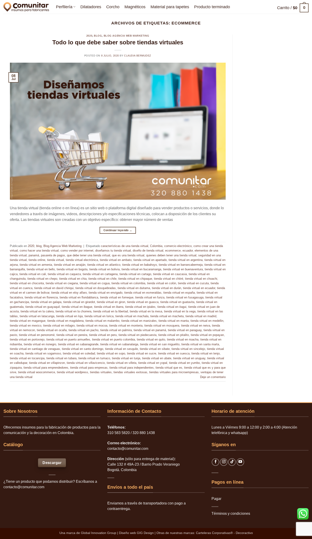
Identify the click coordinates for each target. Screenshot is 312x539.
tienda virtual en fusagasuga (185, 297)
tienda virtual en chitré (168, 278)
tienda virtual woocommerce (36, 372)
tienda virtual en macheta (167, 316)
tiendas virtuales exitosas (130, 372)
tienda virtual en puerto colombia (113, 339)
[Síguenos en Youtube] (240, 462)
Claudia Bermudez (137, 55)
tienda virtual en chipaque (135, 278)
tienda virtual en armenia (36, 264)
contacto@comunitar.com (23, 487)
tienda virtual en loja (69, 316)
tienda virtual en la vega (180, 311)
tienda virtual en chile (102, 278)
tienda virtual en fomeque (116, 297)
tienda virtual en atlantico (103, 264)
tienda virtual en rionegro (40, 344)
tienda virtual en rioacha (182, 339)
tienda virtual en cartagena (100, 274)
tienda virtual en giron (111, 302)
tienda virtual (55, 260)
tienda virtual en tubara (61, 358)
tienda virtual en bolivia (104, 269)
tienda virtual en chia (73, 278)
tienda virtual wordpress (72, 372)
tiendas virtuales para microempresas (174, 372)
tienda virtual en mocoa (92, 325)
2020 (89, 35)
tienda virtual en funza (149, 297)
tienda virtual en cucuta (193, 283)
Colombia (156, 246)
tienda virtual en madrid (200, 316)
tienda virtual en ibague (77, 306)
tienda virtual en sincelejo (188, 349)
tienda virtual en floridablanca (79, 297)
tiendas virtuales (101, 372)
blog (98, 35)
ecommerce (173, 250)
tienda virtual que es (169, 367)
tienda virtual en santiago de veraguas (35, 349)
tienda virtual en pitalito (173, 335)
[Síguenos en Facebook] (215, 462)
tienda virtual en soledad (79, 353)
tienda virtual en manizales (139, 320)
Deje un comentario (213, 377)
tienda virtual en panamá (150, 330)
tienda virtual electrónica (82, 260)
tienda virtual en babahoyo (139, 264)
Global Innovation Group (98, 533)
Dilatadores (90, 7)
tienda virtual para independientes (131, 367)
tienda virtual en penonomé (37, 335)
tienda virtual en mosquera (161, 325)
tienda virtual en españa (179, 292)
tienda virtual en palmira (116, 330)
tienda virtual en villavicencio (86, 363)
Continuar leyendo (117, 230)
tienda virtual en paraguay (185, 330)
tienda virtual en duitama (134, 288)
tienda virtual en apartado (150, 260)
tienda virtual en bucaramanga (141, 269)
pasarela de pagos (53, 255)
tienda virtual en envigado (105, 292)
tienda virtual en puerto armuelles (68, 339)
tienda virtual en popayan (207, 335)
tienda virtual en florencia (41, 297)
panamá (34, 255)
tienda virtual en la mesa (146, 311)
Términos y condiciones (231, 513)
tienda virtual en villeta (121, 363)
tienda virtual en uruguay (189, 358)
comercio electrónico (178, 246)
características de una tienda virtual (124, 246)
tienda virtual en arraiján (69, 264)
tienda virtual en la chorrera (73, 311)
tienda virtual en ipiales (140, 306)
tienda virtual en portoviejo (27, 339)
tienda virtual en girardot (79, 302)
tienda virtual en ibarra (108, 306)
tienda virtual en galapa (46, 302)
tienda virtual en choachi (201, 278)
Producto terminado (212, 7)
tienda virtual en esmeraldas (142, 292)
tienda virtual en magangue (27, 320)
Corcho (112, 7)
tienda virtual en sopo (111, 353)
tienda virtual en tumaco (94, 358)
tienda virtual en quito (151, 339)
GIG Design (145, 533)
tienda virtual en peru (103, 335)
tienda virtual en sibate (155, 349)
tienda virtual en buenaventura (183, 269)
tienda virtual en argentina (186, 260)
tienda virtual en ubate (156, 358)
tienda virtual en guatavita (177, 302)
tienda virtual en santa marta (200, 344)
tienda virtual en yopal (152, 363)
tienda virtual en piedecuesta (137, 335)
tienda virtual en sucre (141, 353)
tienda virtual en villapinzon (47, 363)
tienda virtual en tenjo (205, 353)
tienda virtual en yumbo (184, 363)
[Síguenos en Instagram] (223, 462)
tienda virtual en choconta (27, 283)
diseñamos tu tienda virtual (113, 250)
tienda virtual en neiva (195, 325)
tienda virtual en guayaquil (42, 306)
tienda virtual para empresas (89, 367)
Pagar (216, 499)
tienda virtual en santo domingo (82, 349)
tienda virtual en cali (32, 274)
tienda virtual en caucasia (170, 274)
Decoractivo (244, 533)
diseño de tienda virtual (148, 250)
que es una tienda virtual (128, 255)
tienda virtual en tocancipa (27, 358)
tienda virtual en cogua (95, 283)
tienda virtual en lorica (99, 316)
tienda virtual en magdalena (65, 320)
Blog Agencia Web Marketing (126, 35)
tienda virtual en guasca (143, 302)
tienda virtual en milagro (59, 325)
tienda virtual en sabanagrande (78, 344)
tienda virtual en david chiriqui (54, 288)
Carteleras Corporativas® (215, 533)
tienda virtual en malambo (102, 320)
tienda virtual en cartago (135, 274)
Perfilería (64, 7)
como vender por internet (77, 250)
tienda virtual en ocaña (52, 330)
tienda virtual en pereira (71, 335)
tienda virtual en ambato (116, 260)
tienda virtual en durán (166, 288)
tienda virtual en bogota (72, 269)
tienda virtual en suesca (174, 353)
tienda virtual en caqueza (64, 274)
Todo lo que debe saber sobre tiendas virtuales (117, 42)
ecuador (187, 250)
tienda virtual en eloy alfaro (69, 292)
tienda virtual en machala (131, 316)
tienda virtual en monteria (126, 325)
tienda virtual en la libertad (110, 311)
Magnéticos (134, 7)
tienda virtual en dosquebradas (95, 288)
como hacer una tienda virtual (39, 250)
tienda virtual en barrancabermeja (181, 264)
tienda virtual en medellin (206, 320)
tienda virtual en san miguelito (160, 344)
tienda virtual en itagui (171, 306)
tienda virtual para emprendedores (46, 367)
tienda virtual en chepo (42, 278)
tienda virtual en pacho (83, 330)
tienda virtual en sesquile (121, 349)
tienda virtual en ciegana (62, 283)
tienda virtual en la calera (37, 311)
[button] (293, 8)
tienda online (37, 260)
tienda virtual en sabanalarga (119, 344)
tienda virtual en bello (41, 269)
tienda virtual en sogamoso (43, 353)
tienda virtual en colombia (128, 283)
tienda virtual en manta (174, 320)
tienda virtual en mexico (25, 325)
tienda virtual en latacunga (37, 316)
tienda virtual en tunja (126, 358)
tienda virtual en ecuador (199, 288)
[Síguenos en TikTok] (232, 462)
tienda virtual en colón (161, 283)
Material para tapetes (170, 7)
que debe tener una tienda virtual (88, 255)
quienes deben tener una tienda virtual (171, 255)
